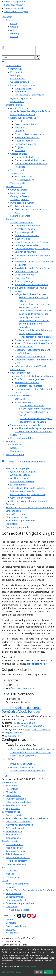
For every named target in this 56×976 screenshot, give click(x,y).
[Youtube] (29, 915)
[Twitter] (19, 915)
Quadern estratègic (16, 798)
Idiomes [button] (10, 20)
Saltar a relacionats (14, 8)
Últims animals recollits (22, 481)
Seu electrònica (14, 831)
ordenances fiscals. (37, 663)
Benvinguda (12, 785)
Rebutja (38, 972)
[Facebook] (24, 915)
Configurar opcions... (11, 972)
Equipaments (13, 808)
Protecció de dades (16, 926)
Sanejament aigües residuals (20, 520)
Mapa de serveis (14, 847)
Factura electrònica (16, 864)
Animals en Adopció (20, 474)
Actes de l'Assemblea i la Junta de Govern (27, 818)
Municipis (11, 792)
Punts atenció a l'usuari (18, 857)
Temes (11, 461)
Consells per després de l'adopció (27, 487)
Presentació (12, 788)
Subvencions (12, 834)
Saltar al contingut (13, 4)
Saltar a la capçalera (14, 1)
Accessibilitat (12, 932)
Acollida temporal (19, 478)
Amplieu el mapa (13, 732)
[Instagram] (34, 915)
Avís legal (10, 929)
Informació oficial (11, 811)
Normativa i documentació (19, 824)
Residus (10, 504)
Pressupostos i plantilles (18, 821)
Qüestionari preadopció (21, 688)
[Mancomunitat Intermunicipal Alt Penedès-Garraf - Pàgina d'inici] (19, 50)
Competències (13, 795)
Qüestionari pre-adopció (23, 471)
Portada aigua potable (17, 527)
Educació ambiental (16, 514)
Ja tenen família (18, 484)
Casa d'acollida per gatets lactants (27, 494)
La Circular (11, 870)
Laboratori (11, 523)
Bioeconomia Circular (17, 517)
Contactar (7, 16)
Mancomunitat (9, 782)
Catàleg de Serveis (15, 850)
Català (13, 23)
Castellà (14, 26)
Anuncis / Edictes (14, 815)
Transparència (13, 837)
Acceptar (48, 972)
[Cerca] (37, 57)
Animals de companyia (34, 461)
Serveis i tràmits (10, 841)
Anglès (13, 29)
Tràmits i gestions (15, 854)
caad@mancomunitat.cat (38, 729)
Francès (14, 36)
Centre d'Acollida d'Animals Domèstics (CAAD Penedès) (21, 710)
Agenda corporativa (16, 805)
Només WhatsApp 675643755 (29, 726)
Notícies (10, 873)
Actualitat (6, 867)
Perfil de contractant (16, 860)
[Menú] (3, 62)
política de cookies (27, 966)
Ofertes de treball (15, 828)
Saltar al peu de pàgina (16, 11)
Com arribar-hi (12, 735)
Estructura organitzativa (18, 801)
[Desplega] (17, 462)
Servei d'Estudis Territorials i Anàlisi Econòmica (30, 507)
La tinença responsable (22, 491)
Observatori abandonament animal (28, 501)
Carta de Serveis (14, 844)
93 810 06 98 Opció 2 (24, 722)
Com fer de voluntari (21, 497)
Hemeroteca (12, 877)
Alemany (14, 33)
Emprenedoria (13, 510)
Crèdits (9, 919)
